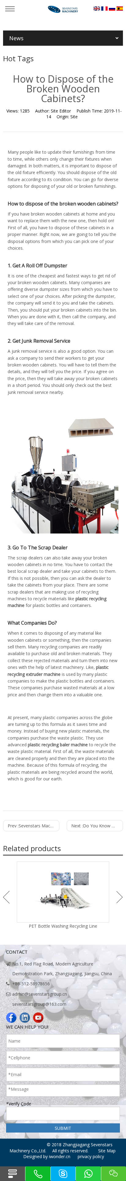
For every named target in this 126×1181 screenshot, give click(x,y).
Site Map (107, 1151)
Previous (6, 897)
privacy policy (91, 1156)
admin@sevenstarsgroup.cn (39, 994)
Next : (97, 826)
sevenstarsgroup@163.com (39, 1004)
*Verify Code (18, 1104)
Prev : (33, 826)
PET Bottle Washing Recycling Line (63, 926)
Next (120, 897)
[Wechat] (113, 1173)
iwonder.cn (59, 1156)
